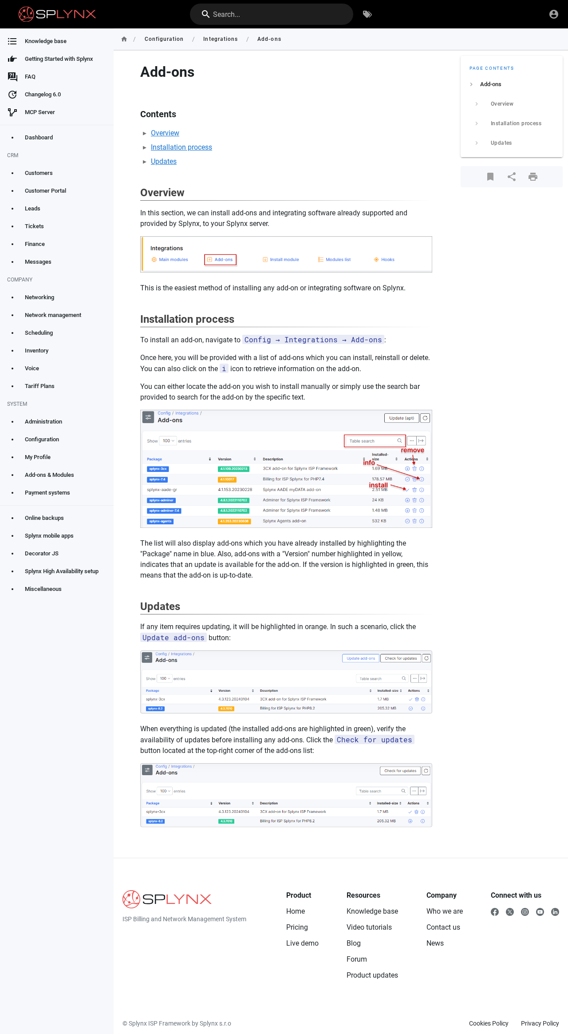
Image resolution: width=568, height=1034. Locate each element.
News (435, 943)
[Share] (511, 176)
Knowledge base (372, 911)
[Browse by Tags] (367, 14)
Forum (357, 959)
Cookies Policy (489, 1023)
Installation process (181, 147)
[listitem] (511, 84)
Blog (354, 943)
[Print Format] (533, 176)
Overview (165, 133)
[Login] (553, 14)
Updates (164, 161)
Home (295, 911)
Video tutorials (369, 927)
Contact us (443, 927)
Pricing (297, 927)
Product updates (372, 975)
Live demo (302, 943)
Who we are (444, 911)
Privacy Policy (540, 1023)
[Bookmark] (490, 176)
